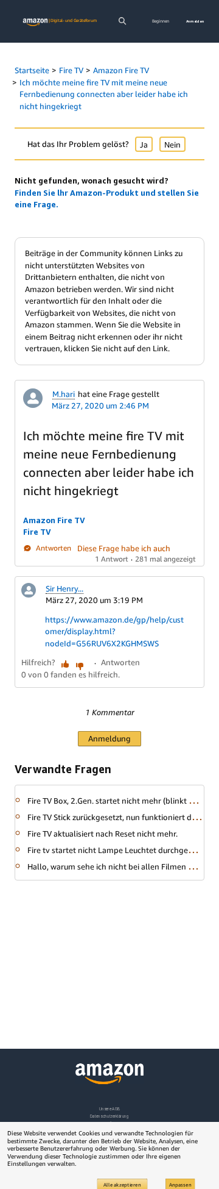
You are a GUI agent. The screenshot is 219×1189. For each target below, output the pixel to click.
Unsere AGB (109, 1109)
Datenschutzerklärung (109, 1116)
